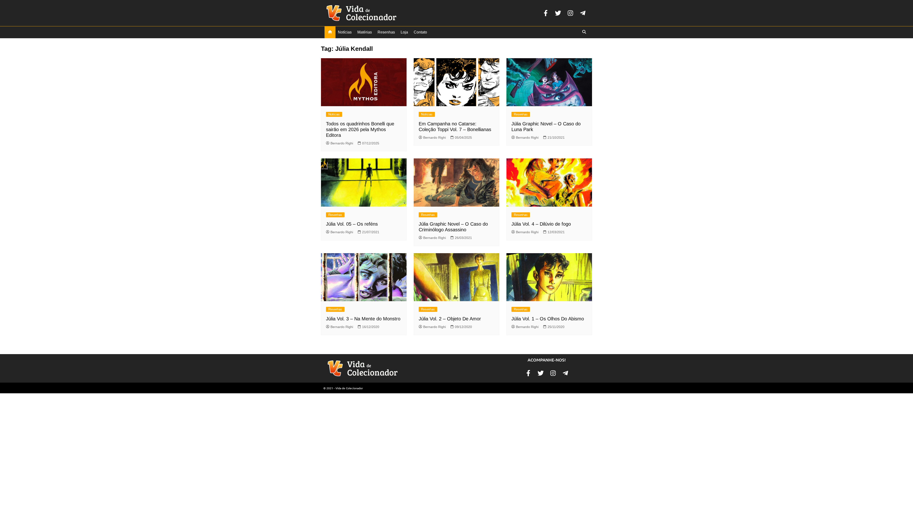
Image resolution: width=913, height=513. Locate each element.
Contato (420, 32)
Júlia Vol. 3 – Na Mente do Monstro (363, 318)
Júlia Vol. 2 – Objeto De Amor (450, 318)
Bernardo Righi (341, 143)
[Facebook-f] (545, 13)
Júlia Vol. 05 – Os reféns (352, 224)
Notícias (345, 32)
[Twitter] (558, 13)
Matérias (364, 32)
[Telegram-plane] (583, 13)
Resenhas (386, 32)
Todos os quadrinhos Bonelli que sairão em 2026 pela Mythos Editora (360, 129)
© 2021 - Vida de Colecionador (343, 388)
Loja (404, 32)
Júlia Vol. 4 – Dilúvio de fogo (541, 224)
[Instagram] (570, 13)
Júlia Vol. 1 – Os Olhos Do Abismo (547, 318)
